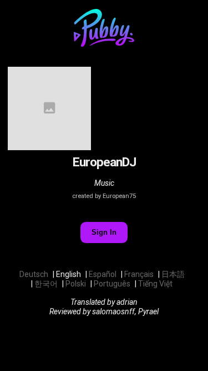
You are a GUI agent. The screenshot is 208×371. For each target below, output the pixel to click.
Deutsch (33, 274)
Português (112, 283)
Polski (75, 283)
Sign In (104, 232)
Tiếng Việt (155, 283)
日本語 (173, 274)
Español (102, 274)
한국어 (46, 283)
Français (139, 274)
